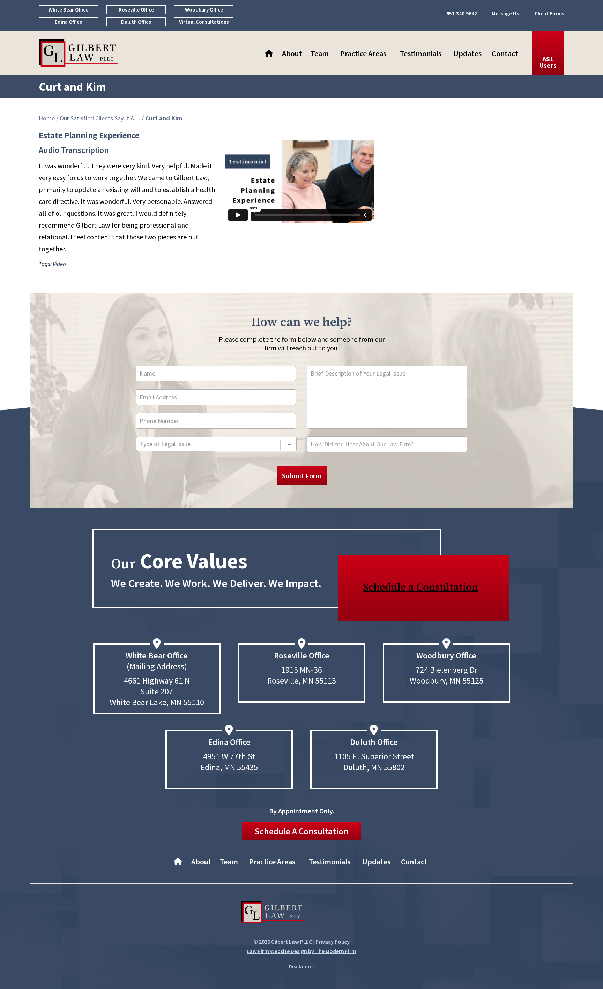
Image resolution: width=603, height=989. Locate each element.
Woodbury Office (204, 9)
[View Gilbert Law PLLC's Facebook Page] (314, 914)
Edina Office (68, 22)
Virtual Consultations (204, 22)
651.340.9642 (461, 13)
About (292, 53)
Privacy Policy (332, 941)
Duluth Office (136, 22)
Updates (467, 53)
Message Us (505, 13)
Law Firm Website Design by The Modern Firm (301, 950)
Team (320, 53)
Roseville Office (136, 9)
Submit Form (301, 475)
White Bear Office (68, 9)
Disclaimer (301, 966)
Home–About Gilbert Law (270, 53)
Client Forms (549, 13)
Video (59, 264)
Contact (505, 53)
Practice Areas (363, 53)
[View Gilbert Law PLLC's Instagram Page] (353, 914)
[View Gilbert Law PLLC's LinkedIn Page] (334, 914)
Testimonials (420, 53)
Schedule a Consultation (420, 587)
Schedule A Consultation (302, 831)
